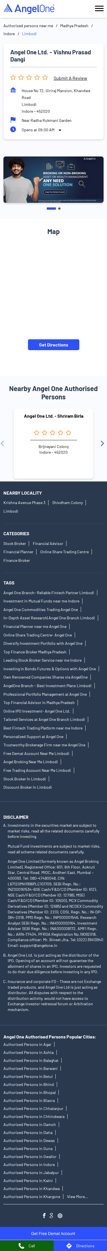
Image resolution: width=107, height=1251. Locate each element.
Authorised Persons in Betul (28, 1076)
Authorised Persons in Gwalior (29, 1156)
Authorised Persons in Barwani (30, 1068)
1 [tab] (51, 208)
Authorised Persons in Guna (28, 1148)
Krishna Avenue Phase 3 (24, 502)
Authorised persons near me (28, 25)
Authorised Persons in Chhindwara (33, 1116)
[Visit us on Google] (54, 1216)
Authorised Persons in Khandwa (31, 1188)
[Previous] (3, 443)
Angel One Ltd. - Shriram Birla (53, 416)
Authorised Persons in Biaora (29, 1100)
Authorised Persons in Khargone (31, 1196)
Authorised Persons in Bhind (28, 1084)
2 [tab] (59, 208)
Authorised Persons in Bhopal (29, 1092)
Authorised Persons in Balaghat (30, 1060)
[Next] (103, 443)
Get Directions (53, 344)
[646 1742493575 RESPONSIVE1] (53, 1233)
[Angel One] (29, 8)
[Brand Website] (62, 1216)
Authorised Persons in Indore (29, 1164)
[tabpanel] (53, 179)
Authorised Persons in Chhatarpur (33, 1108)
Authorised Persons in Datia (28, 1132)
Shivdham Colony (67, 502)
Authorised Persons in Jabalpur (31, 1172)
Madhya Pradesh (74, 25)
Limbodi (10, 510)
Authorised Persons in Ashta (28, 1052)
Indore (9, 33)
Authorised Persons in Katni (28, 1180)
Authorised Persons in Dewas (29, 1140)
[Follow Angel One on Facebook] (46, 1216)
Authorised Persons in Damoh (29, 1124)
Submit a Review (70, 78)
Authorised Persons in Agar (27, 1044)
